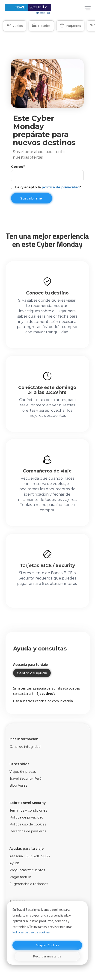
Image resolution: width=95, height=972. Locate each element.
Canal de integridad (25, 747)
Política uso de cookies (27, 824)
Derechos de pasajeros (27, 831)
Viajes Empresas (22, 772)
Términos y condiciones (28, 810)
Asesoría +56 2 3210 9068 (29, 856)
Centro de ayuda (32, 673)
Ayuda (14, 863)
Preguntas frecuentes (27, 870)
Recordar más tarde (47, 956)
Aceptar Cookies (47, 945)
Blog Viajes (18, 785)
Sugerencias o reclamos (28, 884)
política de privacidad (61, 187)
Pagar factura (20, 877)
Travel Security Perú (25, 778)
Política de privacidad (26, 817)
